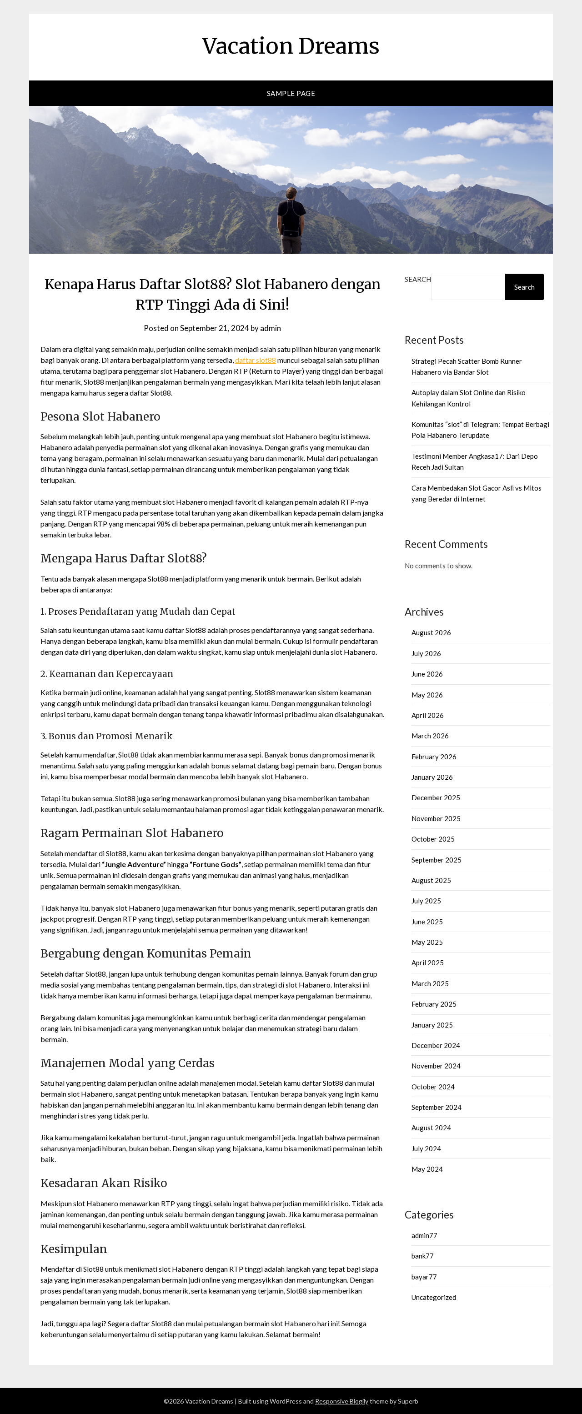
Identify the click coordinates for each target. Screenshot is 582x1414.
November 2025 (436, 818)
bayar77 (424, 1277)
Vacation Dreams (291, 46)
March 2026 (430, 736)
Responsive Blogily (341, 1401)
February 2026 (434, 756)
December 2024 (435, 1045)
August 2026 (431, 632)
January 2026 (432, 777)
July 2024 (426, 1148)
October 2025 (433, 839)
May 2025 (427, 942)
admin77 (424, 1235)
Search (418, 279)
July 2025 (426, 901)
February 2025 (434, 1004)
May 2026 (427, 695)
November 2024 (436, 1066)
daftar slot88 (255, 360)
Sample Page (291, 93)
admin (270, 328)
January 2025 (432, 1025)
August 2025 (431, 880)
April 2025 (427, 962)
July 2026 (426, 653)
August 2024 (431, 1127)
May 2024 (427, 1169)
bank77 (422, 1256)
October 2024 (433, 1087)
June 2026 (427, 674)
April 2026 (427, 715)
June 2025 (427, 922)
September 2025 (436, 860)
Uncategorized (433, 1297)
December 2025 (435, 797)
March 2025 (430, 983)
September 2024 (436, 1107)
